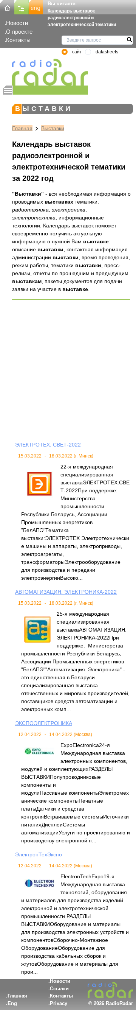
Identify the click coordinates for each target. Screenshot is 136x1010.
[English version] (36, 6)
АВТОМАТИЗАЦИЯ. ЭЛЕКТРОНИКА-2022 (66, 592)
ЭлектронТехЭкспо (38, 854)
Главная (22, 128)
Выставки (52, 128)
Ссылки (59, 988)
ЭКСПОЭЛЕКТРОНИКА (43, 723)
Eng (12, 1003)
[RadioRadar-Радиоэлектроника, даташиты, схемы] (7, 6)
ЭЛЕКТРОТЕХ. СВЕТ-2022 (48, 445)
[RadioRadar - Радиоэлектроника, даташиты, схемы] (45, 72)
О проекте (19, 31)
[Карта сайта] (21, 6)
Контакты (18, 40)
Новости (17, 23)
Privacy (58, 1003)
